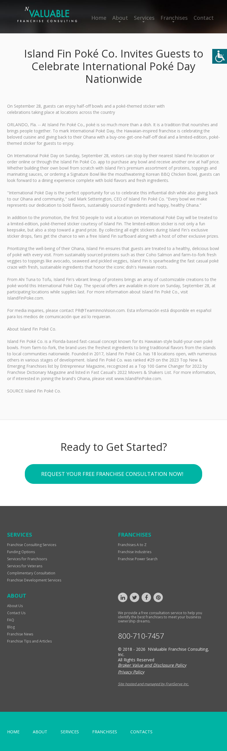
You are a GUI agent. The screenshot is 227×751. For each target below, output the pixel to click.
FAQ (10, 619)
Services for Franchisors (27, 558)
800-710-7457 (141, 636)
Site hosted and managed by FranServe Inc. (153, 683)
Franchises (174, 17)
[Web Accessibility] (219, 56)
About (120, 17)
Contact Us (16, 612)
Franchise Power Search (138, 558)
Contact (204, 17)
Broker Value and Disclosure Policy (152, 665)
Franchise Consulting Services (31, 544)
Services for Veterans (24, 565)
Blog (11, 627)
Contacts (141, 731)
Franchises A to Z (132, 544)
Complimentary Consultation (31, 573)
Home (98, 17)
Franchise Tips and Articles (29, 641)
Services (144, 17)
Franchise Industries (134, 551)
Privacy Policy (131, 672)
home (13, 731)
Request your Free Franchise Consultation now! (112, 473)
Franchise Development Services (34, 580)
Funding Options (21, 551)
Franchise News (20, 634)
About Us (15, 605)
